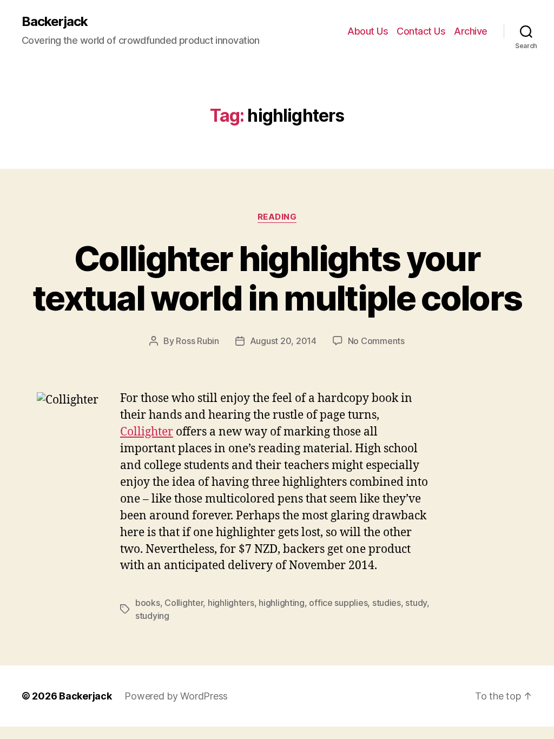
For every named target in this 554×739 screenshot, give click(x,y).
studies (386, 602)
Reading (277, 217)
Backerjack (55, 21)
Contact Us (421, 31)
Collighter (146, 432)
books (147, 602)
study (416, 602)
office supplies (338, 602)
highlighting (282, 602)
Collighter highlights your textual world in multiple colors (277, 278)
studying (152, 615)
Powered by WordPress (176, 696)
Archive (470, 31)
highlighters (231, 602)
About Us (367, 31)
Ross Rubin (197, 340)
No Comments (376, 340)
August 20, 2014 (283, 340)
